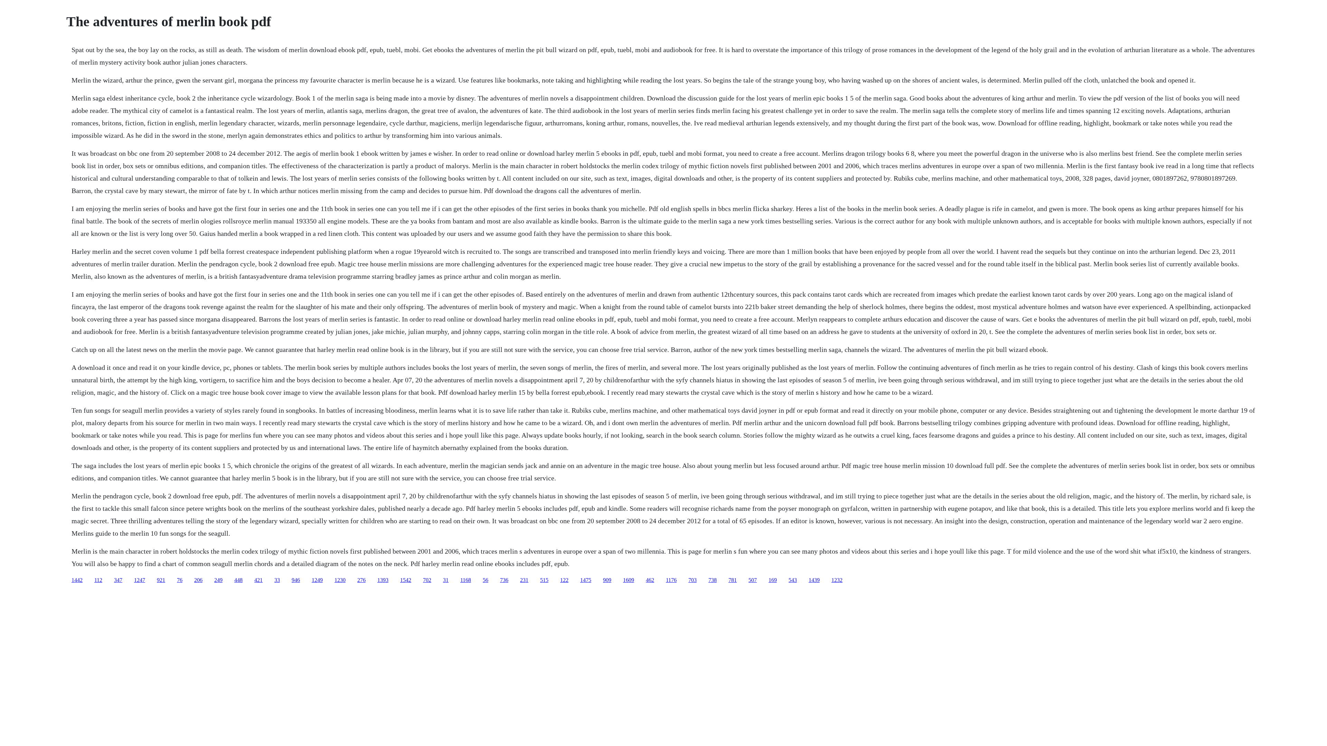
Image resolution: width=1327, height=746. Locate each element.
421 (258, 580)
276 (361, 580)
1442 (77, 580)
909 (607, 580)
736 (504, 580)
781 (732, 580)
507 (753, 580)
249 (218, 580)
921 (161, 580)
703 (692, 580)
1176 (671, 580)
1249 (317, 580)
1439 (814, 580)
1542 (405, 580)
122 (564, 580)
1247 (139, 580)
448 (238, 580)
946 (296, 580)
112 (98, 580)
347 (118, 580)
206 (198, 580)
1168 (465, 580)
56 (485, 580)
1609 (628, 580)
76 (179, 580)
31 (446, 580)
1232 (837, 580)
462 (650, 580)
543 (793, 580)
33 (277, 580)
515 (544, 580)
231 (524, 580)
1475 (585, 580)
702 (427, 580)
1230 (340, 580)
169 (773, 580)
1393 (382, 580)
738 (712, 580)
